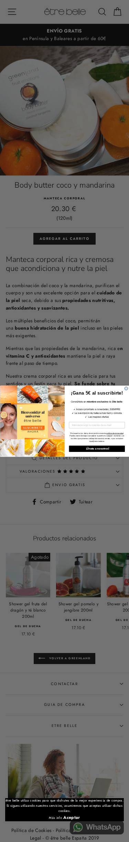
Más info (55, 817)
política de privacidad (114, 433)
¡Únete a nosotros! (96, 448)
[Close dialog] (126, 388)
